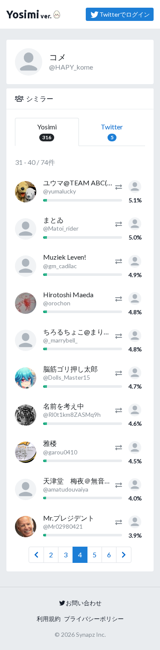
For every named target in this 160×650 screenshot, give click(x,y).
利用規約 (49, 618)
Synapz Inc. (91, 634)
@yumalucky (59, 191)
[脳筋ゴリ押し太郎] (25, 378)
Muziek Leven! (64, 257)
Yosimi (47, 132)
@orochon (56, 303)
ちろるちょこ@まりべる (80, 332)
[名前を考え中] (25, 415)
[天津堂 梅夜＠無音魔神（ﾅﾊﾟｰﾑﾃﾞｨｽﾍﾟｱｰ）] (25, 489)
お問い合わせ (84, 602)
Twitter (112, 132)
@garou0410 (60, 452)
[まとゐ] (25, 229)
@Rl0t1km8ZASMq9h (72, 414)
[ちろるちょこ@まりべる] (25, 340)
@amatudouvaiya (65, 489)
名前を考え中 (63, 406)
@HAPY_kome (71, 67)
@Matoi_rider (61, 228)
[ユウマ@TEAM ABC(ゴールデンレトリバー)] (25, 191)
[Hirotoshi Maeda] (25, 303)
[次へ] (123, 555)
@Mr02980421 (63, 526)
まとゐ (53, 220)
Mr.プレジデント (68, 518)
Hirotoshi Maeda (68, 294)
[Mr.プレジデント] (25, 526)
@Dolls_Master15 (66, 377)
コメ (57, 57)
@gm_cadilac (60, 265)
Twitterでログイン (124, 14)
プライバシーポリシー (94, 618)
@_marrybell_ (60, 340)
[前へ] (36, 555)
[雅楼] (25, 452)
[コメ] (134, 186)
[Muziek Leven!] (25, 266)
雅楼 (50, 443)
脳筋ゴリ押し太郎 (70, 369)
